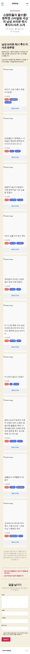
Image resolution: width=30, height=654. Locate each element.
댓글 (3, 594)
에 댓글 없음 (16, 31)
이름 (3, 610)
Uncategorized (15, 10)
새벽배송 (15, 3)
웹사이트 (4, 625)
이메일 (4, 618)
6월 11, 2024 (20, 29)
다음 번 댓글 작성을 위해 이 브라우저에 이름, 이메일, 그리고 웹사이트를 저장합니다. (15, 633)
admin (11, 29)
